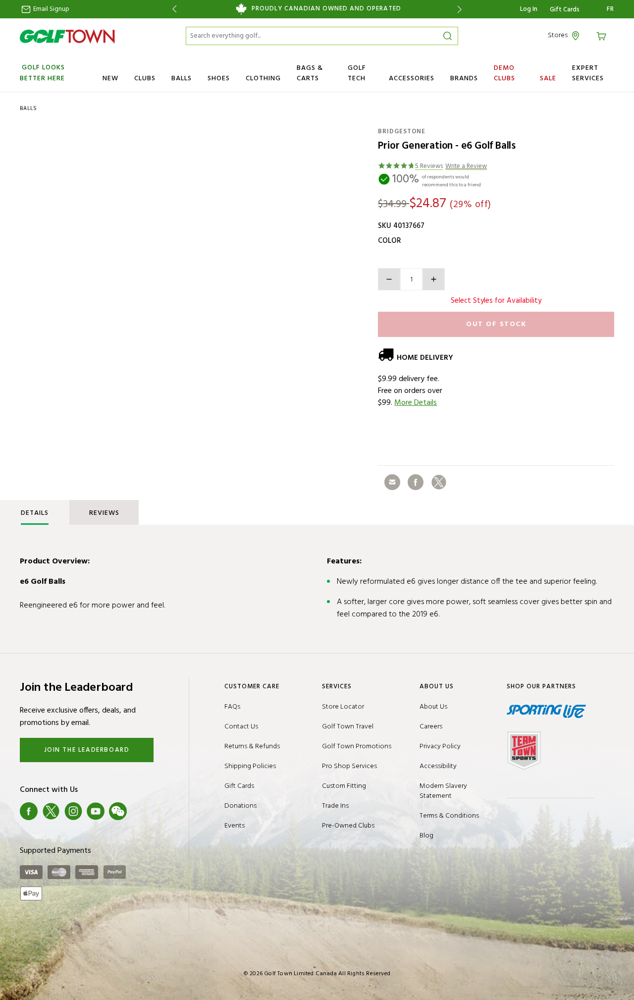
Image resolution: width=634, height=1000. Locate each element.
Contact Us (241, 726)
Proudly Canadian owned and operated (326, 9)
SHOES (219, 78)
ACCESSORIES (411, 78)
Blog (426, 835)
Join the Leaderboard (87, 750)
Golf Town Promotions (356, 746)
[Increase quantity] (434, 279)
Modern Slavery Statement (443, 791)
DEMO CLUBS (504, 73)
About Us (433, 707)
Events (234, 826)
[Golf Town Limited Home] (67, 36)
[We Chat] (118, 811)
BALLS (181, 78)
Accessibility (438, 766)
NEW (110, 78)
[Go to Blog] (140, 811)
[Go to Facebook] (29, 811)
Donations (240, 806)
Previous (172, 9)
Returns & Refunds (252, 746)
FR (610, 9)
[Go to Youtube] (96, 811)
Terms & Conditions (449, 816)
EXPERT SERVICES (588, 73)
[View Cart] (602, 35)
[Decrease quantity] (389, 279)
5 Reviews (429, 167)
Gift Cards (565, 10)
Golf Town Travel (347, 726)
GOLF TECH (357, 73)
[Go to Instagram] (73, 811)
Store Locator (343, 707)
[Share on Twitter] (439, 482)
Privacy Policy (440, 746)
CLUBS (145, 78)
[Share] (392, 482)
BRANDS (464, 78)
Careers (431, 726)
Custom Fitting (344, 786)
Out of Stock (496, 324)
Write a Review (466, 167)
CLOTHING (263, 78)
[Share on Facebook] (415, 482)
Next (461, 9)
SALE (548, 78)
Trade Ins (335, 806)
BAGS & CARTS (310, 73)
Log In (528, 9)
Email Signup (50, 9)
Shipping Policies (250, 766)
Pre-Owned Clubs (348, 826)
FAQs (232, 707)
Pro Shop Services (349, 766)
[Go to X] (51, 811)
